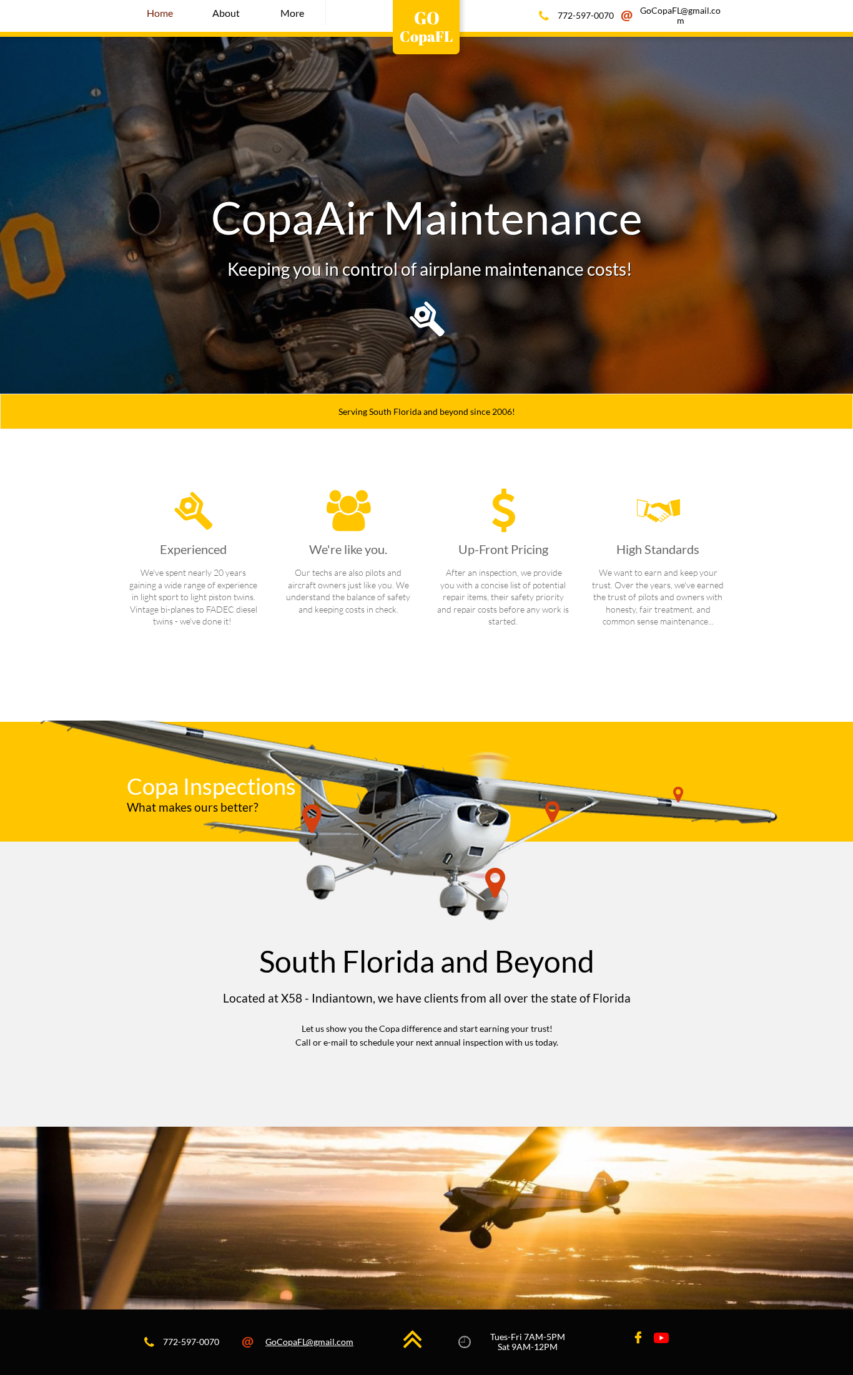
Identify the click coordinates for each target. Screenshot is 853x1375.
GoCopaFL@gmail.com (309, 1341)
